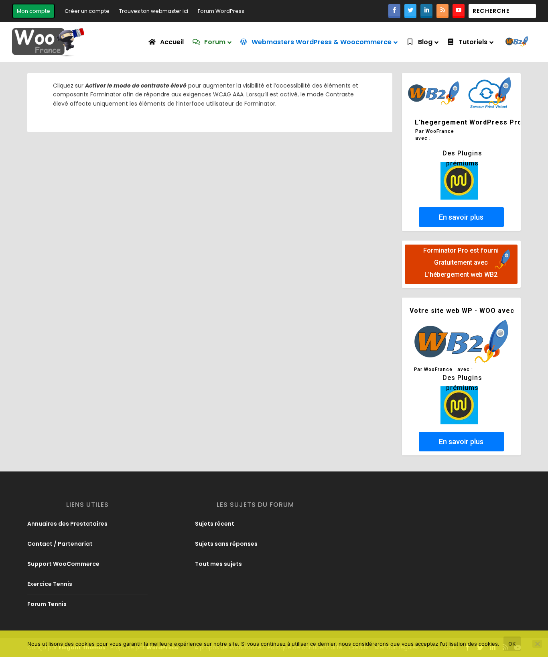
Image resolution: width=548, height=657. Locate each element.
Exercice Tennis (49, 584)
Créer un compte (87, 11)
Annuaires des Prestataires (67, 524)
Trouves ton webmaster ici (153, 11)
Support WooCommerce (63, 564)
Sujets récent (214, 524)
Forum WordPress (221, 11)
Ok (512, 644)
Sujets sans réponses (226, 544)
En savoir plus (461, 217)
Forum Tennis (47, 604)
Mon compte (33, 11)
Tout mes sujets (218, 564)
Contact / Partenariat (60, 544)
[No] (537, 644)
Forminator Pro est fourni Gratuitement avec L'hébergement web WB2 (461, 262)
